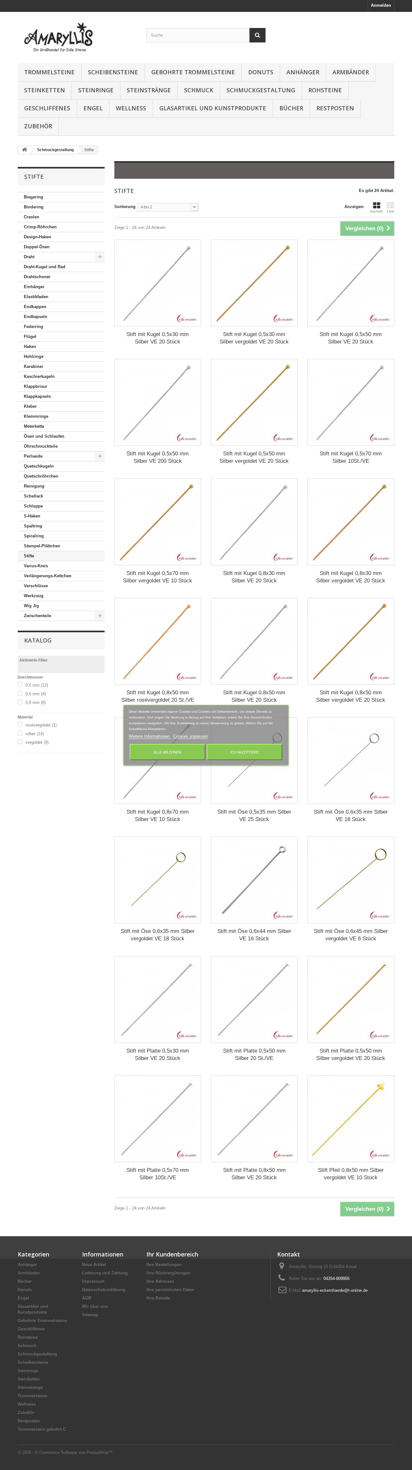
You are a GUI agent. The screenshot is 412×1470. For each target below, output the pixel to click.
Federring (33, 326)
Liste (390, 211)
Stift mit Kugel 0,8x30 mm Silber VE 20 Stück (254, 577)
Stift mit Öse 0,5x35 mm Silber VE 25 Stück (254, 815)
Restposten (335, 108)
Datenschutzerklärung (104, 1289)
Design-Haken (37, 236)
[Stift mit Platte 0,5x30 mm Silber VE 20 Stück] (157, 999)
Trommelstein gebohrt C (42, 1429)
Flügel (30, 336)
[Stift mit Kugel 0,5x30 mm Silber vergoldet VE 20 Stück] (254, 283)
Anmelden (381, 5)
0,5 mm (36, 685)
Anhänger (302, 72)
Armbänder (350, 72)
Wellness (131, 108)
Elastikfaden (36, 296)
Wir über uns (95, 1306)
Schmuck (198, 90)
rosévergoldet (41, 725)
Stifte (29, 555)
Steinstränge (149, 90)
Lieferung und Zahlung (105, 1273)
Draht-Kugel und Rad (44, 266)
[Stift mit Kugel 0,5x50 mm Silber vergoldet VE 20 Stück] (254, 402)
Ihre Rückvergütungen (168, 1273)
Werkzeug (33, 595)
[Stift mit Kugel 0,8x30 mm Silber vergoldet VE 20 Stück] (351, 522)
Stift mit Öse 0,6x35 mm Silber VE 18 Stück (351, 815)
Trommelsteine (49, 72)
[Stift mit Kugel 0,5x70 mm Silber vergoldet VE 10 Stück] (157, 522)
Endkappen (35, 306)
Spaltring (33, 526)
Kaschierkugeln (39, 376)
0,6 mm (35, 693)
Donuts (260, 72)
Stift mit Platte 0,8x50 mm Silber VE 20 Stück (254, 1174)
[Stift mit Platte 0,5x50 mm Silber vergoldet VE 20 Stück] (351, 999)
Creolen (31, 217)
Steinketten (44, 90)
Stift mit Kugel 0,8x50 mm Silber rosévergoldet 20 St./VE (157, 696)
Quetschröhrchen (41, 476)
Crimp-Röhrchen (40, 226)
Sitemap (90, 1314)
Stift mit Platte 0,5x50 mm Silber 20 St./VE (254, 1054)
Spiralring (34, 536)
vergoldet (37, 742)
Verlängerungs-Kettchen (47, 575)
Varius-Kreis (36, 565)
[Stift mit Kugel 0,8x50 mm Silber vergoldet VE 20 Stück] (351, 641)
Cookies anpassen (190, 736)
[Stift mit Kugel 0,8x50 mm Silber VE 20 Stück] (254, 641)
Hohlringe (33, 356)
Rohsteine (325, 90)
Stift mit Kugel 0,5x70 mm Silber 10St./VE (351, 457)
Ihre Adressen (160, 1281)
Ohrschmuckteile (41, 446)
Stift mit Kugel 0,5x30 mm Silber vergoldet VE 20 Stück (254, 338)
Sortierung (125, 206)
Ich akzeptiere (244, 752)
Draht (29, 256)
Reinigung (34, 486)
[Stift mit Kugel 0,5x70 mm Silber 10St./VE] (351, 402)
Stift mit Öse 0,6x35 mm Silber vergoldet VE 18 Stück (158, 935)
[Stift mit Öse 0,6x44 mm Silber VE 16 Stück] (254, 880)
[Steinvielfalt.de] (77, 36)
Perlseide (33, 456)
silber (34, 733)
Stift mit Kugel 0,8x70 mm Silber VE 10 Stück (157, 815)
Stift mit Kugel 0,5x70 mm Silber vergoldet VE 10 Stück (157, 577)
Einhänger (34, 286)
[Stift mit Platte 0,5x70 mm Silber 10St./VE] (157, 1119)
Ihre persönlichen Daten (170, 1289)
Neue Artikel (94, 1264)
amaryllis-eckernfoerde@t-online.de (335, 1290)
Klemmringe (36, 416)
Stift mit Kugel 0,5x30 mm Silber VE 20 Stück (157, 338)
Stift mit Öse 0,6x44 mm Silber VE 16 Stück (254, 935)
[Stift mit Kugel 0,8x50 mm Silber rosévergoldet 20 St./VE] (157, 641)
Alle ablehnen (167, 752)
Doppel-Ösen (37, 246)
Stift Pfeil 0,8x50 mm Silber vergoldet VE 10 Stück (351, 1174)
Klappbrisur (35, 386)
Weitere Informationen (150, 736)
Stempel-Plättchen (42, 545)
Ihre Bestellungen (164, 1264)
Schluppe (33, 506)
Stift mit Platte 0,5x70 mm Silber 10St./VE (157, 1174)
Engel (93, 108)
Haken (30, 346)
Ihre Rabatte (158, 1298)
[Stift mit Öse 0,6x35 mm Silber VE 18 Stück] (351, 760)
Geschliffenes (47, 108)
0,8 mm (35, 702)
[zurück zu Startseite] (24, 150)
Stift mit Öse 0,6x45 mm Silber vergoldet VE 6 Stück (351, 935)
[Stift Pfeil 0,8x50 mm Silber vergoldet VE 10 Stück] (351, 1119)
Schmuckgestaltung (261, 90)
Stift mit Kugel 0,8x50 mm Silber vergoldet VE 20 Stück (350, 696)
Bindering (33, 207)
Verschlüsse (36, 585)
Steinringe (96, 90)
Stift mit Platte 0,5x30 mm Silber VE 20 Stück (157, 1054)
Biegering (33, 197)
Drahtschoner (37, 276)
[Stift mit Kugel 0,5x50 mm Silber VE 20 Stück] (351, 283)
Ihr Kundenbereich (172, 1254)
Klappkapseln (37, 396)
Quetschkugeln (39, 466)
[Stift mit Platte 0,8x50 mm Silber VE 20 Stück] (254, 1119)
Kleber (30, 406)
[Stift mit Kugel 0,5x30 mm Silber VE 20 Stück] (157, 283)
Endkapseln (35, 316)
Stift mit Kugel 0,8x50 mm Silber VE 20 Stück (254, 696)
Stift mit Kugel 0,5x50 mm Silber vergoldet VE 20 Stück (254, 457)
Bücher (291, 108)
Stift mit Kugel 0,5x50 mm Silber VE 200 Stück (157, 457)
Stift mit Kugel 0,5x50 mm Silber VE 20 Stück (351, 338)
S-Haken (32, 516)
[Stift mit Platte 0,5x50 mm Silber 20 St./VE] (254, 999)
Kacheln (376, 211)
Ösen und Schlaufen (44, 436)
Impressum (93, 1281)
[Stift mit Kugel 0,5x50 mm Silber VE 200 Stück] (157, 402)
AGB (86, 1298)
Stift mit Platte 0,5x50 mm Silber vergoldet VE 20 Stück (350, 1054)
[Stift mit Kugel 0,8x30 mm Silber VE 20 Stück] (254, 522)
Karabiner (33, 366)
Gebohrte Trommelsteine (193, 72)
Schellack (33, 496)
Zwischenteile (37, 615)
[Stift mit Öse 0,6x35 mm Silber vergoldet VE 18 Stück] (157, 880)
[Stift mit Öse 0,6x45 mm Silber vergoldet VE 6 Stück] (351, 880)
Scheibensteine (113, 72)
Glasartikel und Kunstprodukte (212, 108)
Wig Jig (31, 605)
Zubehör (38, 126)
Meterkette (34, 426)
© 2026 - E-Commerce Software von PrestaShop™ (65, 1452)
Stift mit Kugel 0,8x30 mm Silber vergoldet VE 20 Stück (350, 577)
